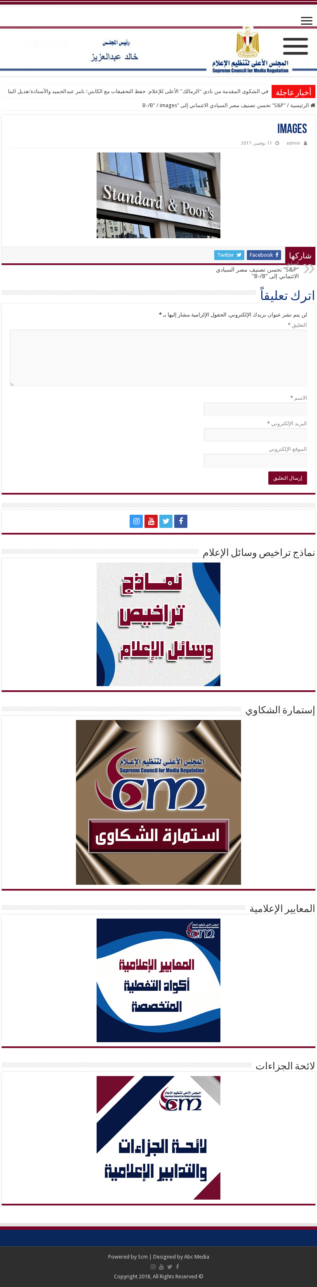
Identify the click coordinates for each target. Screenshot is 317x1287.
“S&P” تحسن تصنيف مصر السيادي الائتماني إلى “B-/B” (257, 270)
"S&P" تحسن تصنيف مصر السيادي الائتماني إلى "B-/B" (214, 105)
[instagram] (136, 521)
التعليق (297, 325)
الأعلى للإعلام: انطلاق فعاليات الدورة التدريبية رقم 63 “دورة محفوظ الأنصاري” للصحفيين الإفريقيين (159, 91)
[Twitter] (166, 521)
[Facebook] (180, 521)
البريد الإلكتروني (287, 423)
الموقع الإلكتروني (288, 449)
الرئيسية (300, 105)
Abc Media (196, 1257)
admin (293, 143)
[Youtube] (151, 521)
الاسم (298, 398)
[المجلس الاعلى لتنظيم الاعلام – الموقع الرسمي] (158, 39)
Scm (143, 1257)
